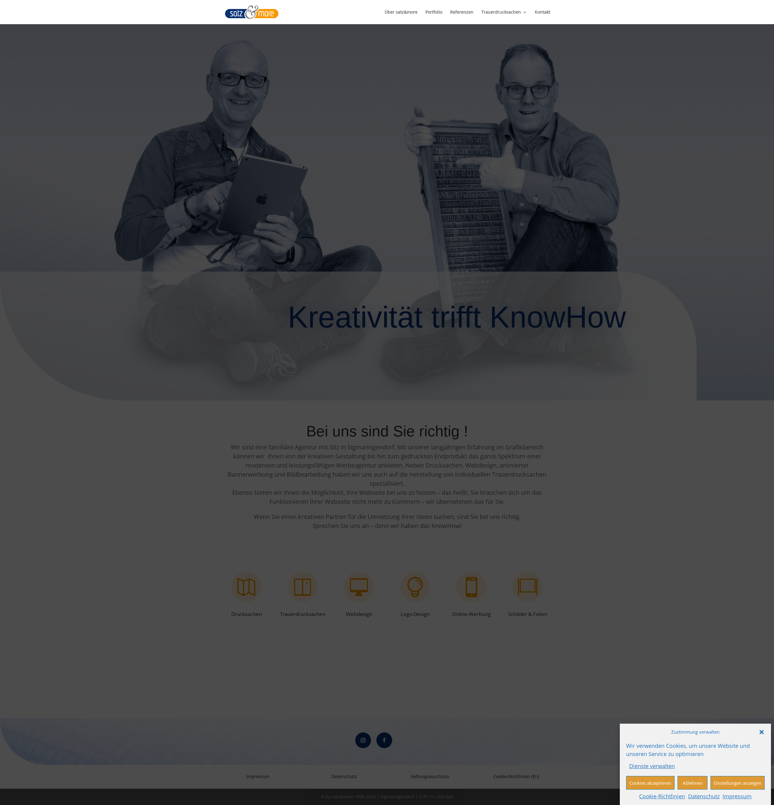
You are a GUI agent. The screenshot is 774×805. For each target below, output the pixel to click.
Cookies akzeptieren (650, 783)
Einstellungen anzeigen (737, 783)
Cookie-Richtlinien (662, 796)
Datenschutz (704, 796)
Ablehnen (693, 783)
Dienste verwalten (652, 765)
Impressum (737, 796)
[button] (762, 732)
